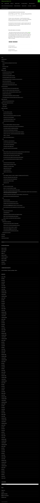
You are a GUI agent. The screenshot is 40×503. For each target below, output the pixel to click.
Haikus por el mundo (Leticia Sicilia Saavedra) (10, 148)
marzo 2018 (3, 455)
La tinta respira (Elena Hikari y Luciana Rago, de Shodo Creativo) (12, 79)
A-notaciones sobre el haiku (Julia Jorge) (8, 77)
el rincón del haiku (19, 15)
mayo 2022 (3, 366)
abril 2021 (2, 389)
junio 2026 (3, 280)
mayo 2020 (3, 409)
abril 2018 (2, 453)
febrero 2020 (3, 414)
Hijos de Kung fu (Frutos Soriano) (8, 117)
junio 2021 (3, 386)
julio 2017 (2, 469)
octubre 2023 (3, 336)
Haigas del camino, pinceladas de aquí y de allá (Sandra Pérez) (12, 153)
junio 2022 (3, 365)
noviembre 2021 (3, 377)
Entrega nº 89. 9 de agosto (12, 47)
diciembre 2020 (3, 396)
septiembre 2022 (4, 359)
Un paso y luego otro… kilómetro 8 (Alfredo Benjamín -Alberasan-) (13, 133)
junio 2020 (3, 407)
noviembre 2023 (3, 335)
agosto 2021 (3, 382)
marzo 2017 (3, 476)
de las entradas (4, 493)
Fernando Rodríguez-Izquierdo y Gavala (9, 164)
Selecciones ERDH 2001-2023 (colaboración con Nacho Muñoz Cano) (14, 207)
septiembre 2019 (4, 423)
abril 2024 (2, 326)
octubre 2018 (3, 442)
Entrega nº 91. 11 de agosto (12, 50)
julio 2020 (2, 405)
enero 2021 (3, 395)
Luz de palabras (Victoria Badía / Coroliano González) (10, 95)
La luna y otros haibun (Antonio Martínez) (10, 142)
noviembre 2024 (3, 313)
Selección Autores (5, 66)
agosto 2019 (3, 425)
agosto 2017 (3, 467)
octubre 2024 (3, 315)
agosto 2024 (3, 319)
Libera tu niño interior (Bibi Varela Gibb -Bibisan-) (10, 216)
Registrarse (3, 490)
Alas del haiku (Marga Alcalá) (8, 210)
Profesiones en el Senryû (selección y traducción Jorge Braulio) (13, 126)
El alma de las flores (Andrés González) (8, 75)
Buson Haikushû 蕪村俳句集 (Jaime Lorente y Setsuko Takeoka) (12, 205)
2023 (3, 184)
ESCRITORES (3, 236)
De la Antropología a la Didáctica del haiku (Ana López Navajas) (13, 157)
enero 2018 (3, 458)
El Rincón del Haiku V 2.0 (6, 1)
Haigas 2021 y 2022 (6, 182)
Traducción (15, 41)
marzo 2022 (3, 370)
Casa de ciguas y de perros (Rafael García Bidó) (10, 130)
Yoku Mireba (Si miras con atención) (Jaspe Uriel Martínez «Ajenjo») (12, 97)
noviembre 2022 (3, 356)
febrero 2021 (3, 393)
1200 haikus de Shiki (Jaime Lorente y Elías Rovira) (10, 223)
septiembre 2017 (4, 465)
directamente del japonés (6, 232)
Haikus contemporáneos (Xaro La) (8, 137)
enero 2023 (3, 352)
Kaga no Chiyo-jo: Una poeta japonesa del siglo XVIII (11, 225)
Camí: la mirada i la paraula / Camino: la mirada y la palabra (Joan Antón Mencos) (15, 175)
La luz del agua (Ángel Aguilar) (8, 186)
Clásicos (10, 41)
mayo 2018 (3, 451)
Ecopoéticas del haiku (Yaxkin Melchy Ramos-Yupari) (11, 155)
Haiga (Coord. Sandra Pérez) (6, 81)
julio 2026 (2, 278)
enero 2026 (3, 289)
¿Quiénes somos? (6, 3)
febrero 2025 (3, 308)
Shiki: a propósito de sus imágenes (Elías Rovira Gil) (11, 196)
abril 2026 (2, 283)
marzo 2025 (3, 306)
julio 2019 (2, 426)
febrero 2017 (3, 478)
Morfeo (29, 32)
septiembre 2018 (4, 444)
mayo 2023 (3, 345)
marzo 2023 (3, 349)
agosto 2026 (3, 276)
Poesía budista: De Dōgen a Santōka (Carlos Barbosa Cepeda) (12, 214)
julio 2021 (2, 384)
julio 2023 (2, 342)
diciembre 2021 (3, 375)
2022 (3, 173)
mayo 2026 (3, 282)
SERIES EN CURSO (17, 3)
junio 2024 (3, 322)
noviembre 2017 (3, 462)
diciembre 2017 (3, 460)
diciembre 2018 (3, 439)
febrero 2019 (3, 435)
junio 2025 (3, 301)
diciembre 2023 (3, 333)
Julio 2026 (3, 262)
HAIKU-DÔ (11, 3)
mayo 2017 (3, 472)
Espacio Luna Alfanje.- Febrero (12, 270)
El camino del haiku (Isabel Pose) (8, 146)
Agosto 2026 (3, 251)
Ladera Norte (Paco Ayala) (7, 168)
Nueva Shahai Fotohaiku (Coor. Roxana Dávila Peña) (10, 88)
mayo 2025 (3, 303)
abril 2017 (2, 474)
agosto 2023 (3, 340)
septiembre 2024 (4, 317)
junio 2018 (3, 449)
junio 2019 (3, 428)
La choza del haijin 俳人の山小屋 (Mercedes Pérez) (10, 128)
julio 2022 (2, 363)
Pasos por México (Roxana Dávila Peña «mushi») (9, 84)
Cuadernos (4, 68)
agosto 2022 (3, 361)
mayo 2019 (3, 430)
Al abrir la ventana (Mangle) (6, 93)
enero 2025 (3, 310)
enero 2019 (3, 437)
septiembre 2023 (4, 338)
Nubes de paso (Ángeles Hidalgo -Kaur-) (9, 119)
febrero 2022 (3, 372)
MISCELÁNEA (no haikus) (4, 8)
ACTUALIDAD (3, 234)
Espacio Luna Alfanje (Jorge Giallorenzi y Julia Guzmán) (12, 115)
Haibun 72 (3, 253)
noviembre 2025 (3, 292)
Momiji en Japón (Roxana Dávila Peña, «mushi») (10, 201)
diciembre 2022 (3, 354)
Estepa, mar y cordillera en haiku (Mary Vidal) (10, 177)
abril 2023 (2, 347)
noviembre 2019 (3, 419)
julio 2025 (2, 299)
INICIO (2, 3)
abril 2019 (2, 432)
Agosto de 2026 (3, 248)
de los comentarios (5, 495)
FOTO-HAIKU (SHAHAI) (24, 3)
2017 (3, 110)
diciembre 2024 (3, 312)
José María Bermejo (6, 212)
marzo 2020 (3, 412)
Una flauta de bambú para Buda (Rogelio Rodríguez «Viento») (12, 159)
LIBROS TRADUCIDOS (31, 3)
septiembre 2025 (4, 296)
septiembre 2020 (4, 402)
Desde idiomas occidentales (6, 221)
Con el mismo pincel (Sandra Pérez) (8, 144)
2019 (3, 139)
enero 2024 (3, 331)
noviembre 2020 (3, 398)
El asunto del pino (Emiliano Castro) (9, 162)
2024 (3, 198)
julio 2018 (2, 448)
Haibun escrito (4, 104)
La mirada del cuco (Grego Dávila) (8, 166)
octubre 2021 (3, 379)
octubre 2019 (3, 421)
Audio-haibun (4, 106)
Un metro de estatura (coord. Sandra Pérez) (10, 179)
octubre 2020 (3, 400)
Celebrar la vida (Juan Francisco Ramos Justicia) (10, 203)
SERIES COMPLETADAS (4, 108)
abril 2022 (2, 368)
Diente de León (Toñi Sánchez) (7, 113)
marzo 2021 (3, 391)
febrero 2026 (3, 287)
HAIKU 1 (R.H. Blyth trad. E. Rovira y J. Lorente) (10, 227)
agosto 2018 (3, 446)
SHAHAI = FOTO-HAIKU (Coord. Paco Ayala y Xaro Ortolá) (10, 90)
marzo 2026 (3, 285)
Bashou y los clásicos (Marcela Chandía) (9, 188)
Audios (3, 64)
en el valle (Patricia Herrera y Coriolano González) (11, 124)
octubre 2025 (3, 294)
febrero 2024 (3, 329)
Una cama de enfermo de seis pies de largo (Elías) (16, 12)
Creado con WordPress (4, 501)
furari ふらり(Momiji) (6, 135)
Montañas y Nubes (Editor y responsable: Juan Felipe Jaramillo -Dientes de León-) (15, 194)
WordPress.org (3, 497)
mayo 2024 (3, 324)
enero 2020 (3, 416)
